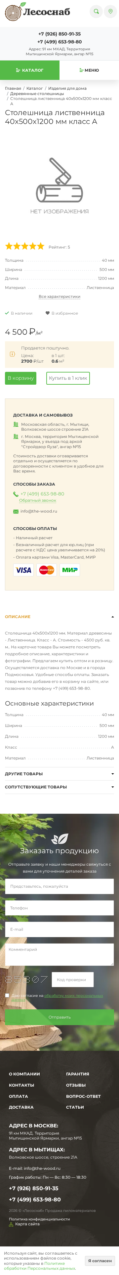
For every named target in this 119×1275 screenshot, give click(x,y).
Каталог (34, 88)
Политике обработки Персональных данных (39, 1266)
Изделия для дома (67, 88)
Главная (13, 88)
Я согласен (100, 1260)
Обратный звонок (37, 500)
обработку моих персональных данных (57, 998)
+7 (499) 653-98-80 (59, 42)
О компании (24, 1073)
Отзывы (76, 1085)
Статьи (75, 1107)
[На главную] (37, 11)
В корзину (21, 378)
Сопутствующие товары (36, 786)
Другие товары (24, 773)
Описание (17, 616)
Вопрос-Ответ (83, 1096)
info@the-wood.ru (38, 511)
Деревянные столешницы (37, 93)
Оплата (18, 1096)
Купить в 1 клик (68, 378)
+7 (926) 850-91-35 (59, 34)
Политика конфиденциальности (39, 1219)
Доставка (21, 1107)
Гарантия (77, 1073)
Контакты (21, 1085)
